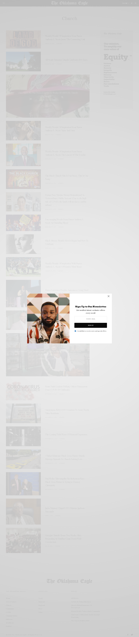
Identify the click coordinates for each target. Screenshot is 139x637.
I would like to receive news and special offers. (92, 331)
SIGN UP (90, 325)
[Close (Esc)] (108, 297)
